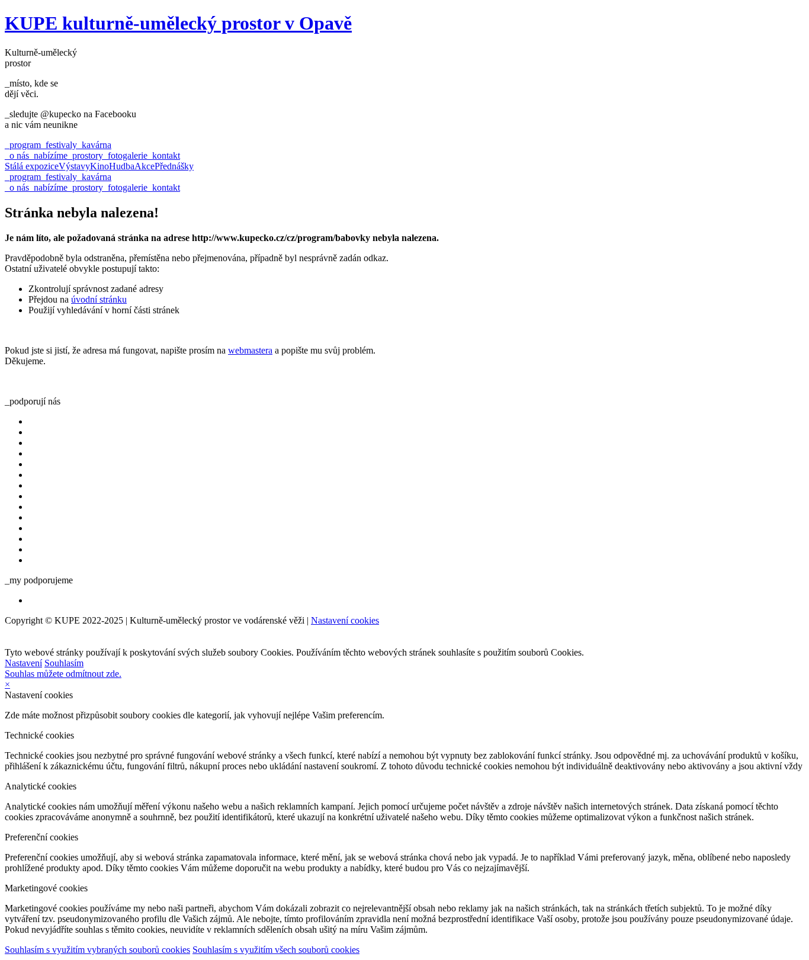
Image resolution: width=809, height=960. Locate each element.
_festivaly (59, 145)
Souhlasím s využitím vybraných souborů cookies (97, 950)
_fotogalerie (125, 155)
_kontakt (163, 155)
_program (23, 145)
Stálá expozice (32, 166)
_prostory (85, 155)
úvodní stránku (99, 299)
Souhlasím (64, 663)
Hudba (121, 166)
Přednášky (174, 166)
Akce (144, 166)
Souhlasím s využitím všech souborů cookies (275, 950)
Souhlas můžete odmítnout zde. (63, 674)
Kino (99, 166)
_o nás (17, 155)
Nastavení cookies (345, 620)
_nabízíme (48, 155)
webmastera (250, 350)
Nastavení (23, 663)
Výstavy (74, 166)
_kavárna (94, 145)
